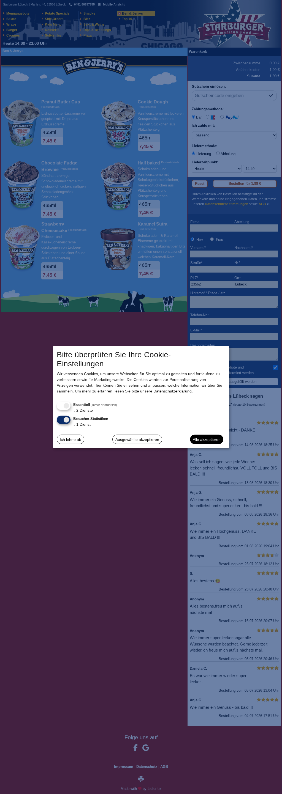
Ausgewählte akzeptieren (137, 439)
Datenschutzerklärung (172, 391)
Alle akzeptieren (207, 439)
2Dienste (83, 410)
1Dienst (82, 424)
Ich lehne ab (70, 439)
